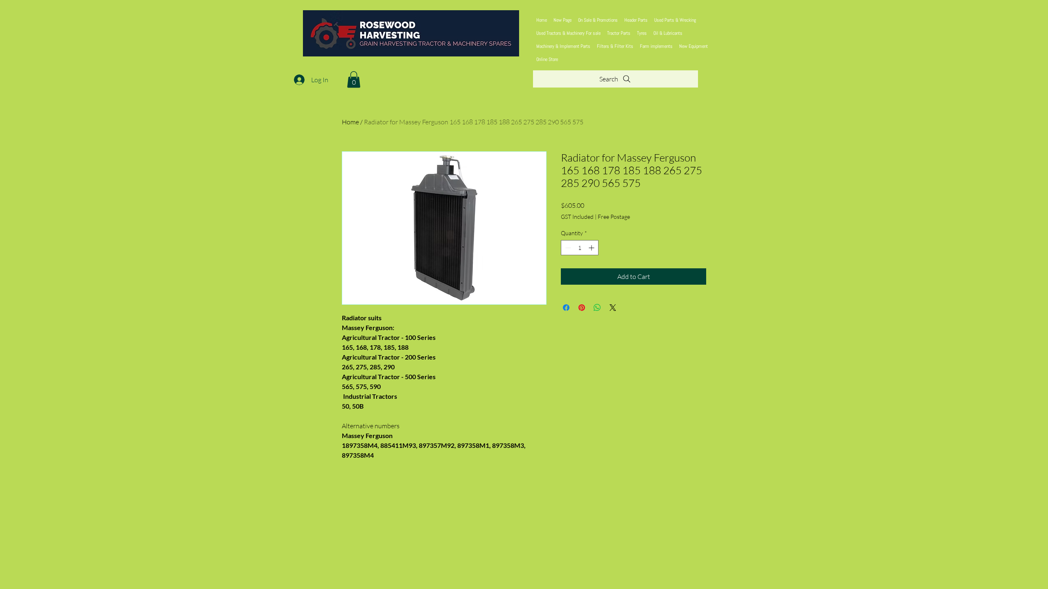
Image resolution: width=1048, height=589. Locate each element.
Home (350, 122)
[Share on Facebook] (566, 307)
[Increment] (592, 248)
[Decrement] (567, 248)
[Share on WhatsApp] (597, 307)
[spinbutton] (579, 248)
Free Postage (614, 216)
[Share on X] (613, 307)
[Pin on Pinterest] (582, 307)
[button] (354, 79)
